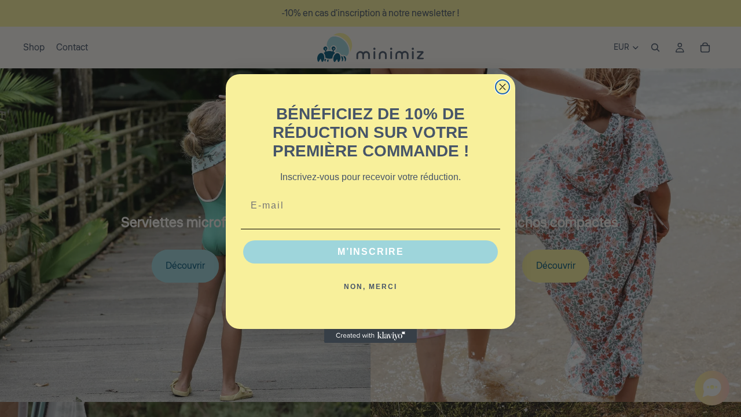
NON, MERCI (370, 287)
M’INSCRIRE (371, 252)
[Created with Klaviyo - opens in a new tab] (370, 336)
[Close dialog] (502, 87)
